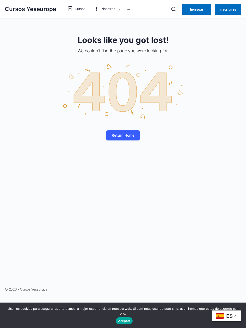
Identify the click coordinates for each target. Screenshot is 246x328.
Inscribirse (228, 9)
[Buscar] (173, 9)
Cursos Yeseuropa (30, 9)
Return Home (123, 135)
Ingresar (196, 9)
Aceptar (124, 321)
